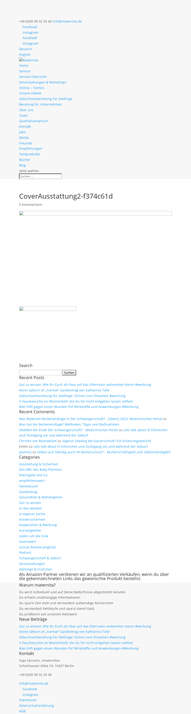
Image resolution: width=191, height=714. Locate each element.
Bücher (24, 159)
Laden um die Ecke (33, 536)
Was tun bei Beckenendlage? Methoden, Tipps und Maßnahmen (69, 424)
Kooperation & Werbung (38, 525)
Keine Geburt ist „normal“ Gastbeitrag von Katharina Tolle (64, 390)
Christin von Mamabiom (38, 441)
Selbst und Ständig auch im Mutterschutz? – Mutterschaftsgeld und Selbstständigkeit (104, 452)
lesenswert (27, 541)
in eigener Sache (32, 514)
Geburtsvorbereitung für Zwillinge (45, 99)
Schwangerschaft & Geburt (40, 558)
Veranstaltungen (32, 563)
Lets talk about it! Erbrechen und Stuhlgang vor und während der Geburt (91, 446)
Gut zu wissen (30, 502)
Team (23, 115)
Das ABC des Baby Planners (40, 469)
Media (24, 137)
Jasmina (25, 452)
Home (23, 65)
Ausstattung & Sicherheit (38, 464)
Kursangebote (30, 530)
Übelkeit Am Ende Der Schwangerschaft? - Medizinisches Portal (68, 430)
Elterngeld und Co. (33, 475)
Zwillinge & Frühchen (35, 569)
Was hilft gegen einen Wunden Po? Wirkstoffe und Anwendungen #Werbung (79, 406)
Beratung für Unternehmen (40, 104)
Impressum (28, 700)
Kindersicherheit (32, 519)
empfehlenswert (32, 480)
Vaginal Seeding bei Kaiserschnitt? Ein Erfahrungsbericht (106, 441)
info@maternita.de (33, 683)
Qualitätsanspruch (33, 121)
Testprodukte (29, 154)
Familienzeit (28, 486)
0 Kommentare (30, 204)
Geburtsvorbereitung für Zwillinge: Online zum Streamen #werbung (72, 396)
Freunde (25, 143)
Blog (22, 165)
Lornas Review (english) (37, 547)
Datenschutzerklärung (36, 705)
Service (24, 71)
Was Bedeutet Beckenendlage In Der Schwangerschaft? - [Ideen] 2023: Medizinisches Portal (90, 419)
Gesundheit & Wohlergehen (40, 497)
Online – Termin (31, 88)
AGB (22, 711)
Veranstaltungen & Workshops (42, 82)
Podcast (25, 552)
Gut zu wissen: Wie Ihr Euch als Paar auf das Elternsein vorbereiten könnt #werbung (85, 384)
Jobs (22, 132)
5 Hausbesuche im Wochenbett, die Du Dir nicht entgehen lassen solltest (76, 401)
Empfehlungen (30, 148)
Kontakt (25, 126)
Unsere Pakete (30, 93)
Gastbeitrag (28, 492)
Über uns (26, 110)
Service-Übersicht (33, 76)
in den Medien (30, 508)
